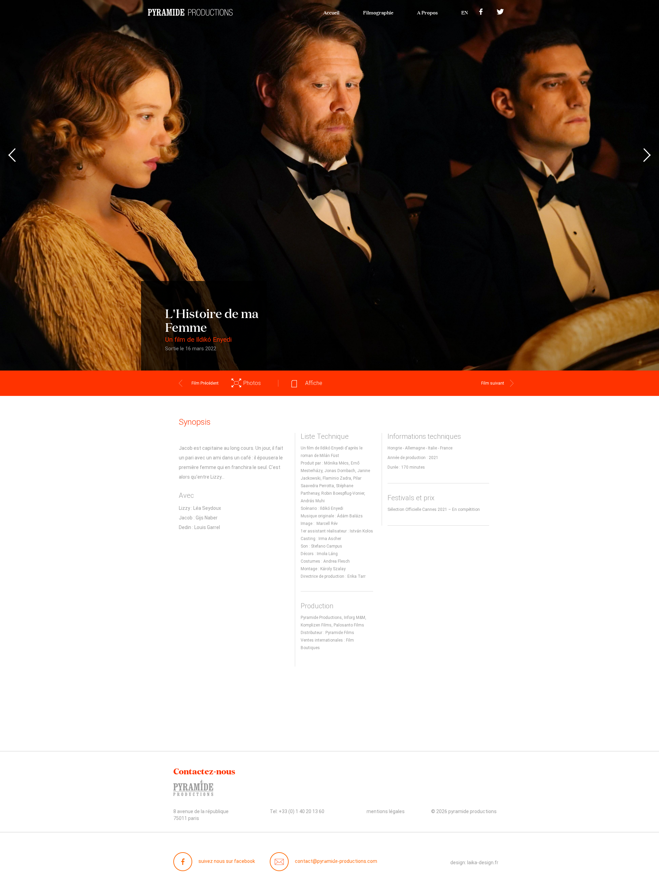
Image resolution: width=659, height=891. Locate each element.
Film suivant (492, 383)
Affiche (313, 383)
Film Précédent (205, 383)
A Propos (427, 11)
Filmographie (378, 11)
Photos (252, 383)
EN (464, 11)
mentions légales (386, 811)
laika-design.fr (482, 862)
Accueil (331, 11)
